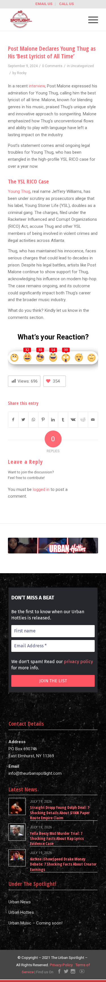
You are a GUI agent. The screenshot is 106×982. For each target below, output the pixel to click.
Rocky (22, 73)
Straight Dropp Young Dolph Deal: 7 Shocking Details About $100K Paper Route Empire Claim (60, 812)
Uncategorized (82, 66)
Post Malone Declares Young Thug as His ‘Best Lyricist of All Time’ (52, 52)
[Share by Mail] (93, 419)
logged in (41, 489)
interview (37, 86)
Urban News (19, 901)
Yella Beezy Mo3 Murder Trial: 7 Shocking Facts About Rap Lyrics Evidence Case (57, 838)
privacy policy (78, 661)
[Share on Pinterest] (43, 419)
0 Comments (52, 66)
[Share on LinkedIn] (53, 419)
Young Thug (19, 191)
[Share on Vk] (73, 419)
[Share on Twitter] (23, 419)
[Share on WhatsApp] (33, 419)
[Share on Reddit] (83, 419)
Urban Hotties (21, 912)
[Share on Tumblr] (63, 419)
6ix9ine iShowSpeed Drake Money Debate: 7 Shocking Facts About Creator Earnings (63, 864)
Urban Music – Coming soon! (35, 923)
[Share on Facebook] (13, 419)
